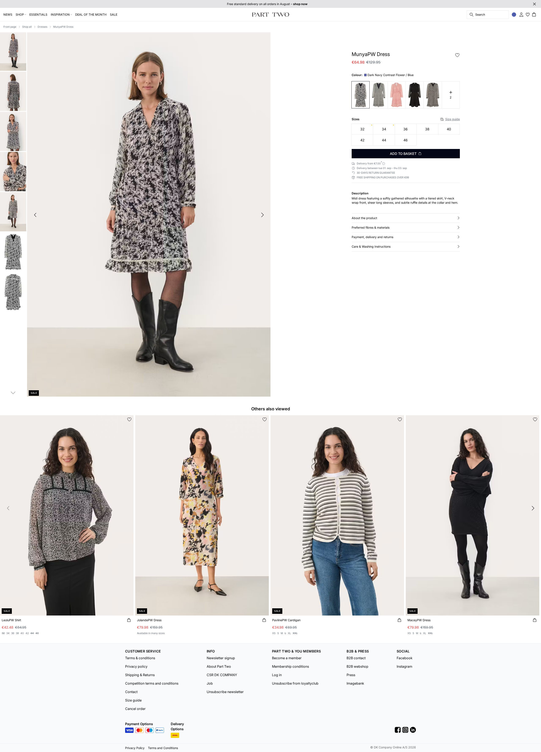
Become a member (287, 658)
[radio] (362, 129)
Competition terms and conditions (151, 683)
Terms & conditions (140, 658)
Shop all (27, 26)
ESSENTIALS (38, 14)
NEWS (7, 14)
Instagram (404, 666)
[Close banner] (534, 4)
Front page (9, 26)
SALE (113, 14)
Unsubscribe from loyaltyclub (295, 683)
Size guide (452, 119)
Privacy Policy (135, 748)
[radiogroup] (406, 135)
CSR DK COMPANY (222, 675)
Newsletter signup (221, 658)
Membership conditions (290, 666)
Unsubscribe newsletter (225, 692)
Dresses (42, 26)
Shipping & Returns (140, 675)
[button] (406, 218)
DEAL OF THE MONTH (91, 14)
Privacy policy (136, 666)
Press (351, 675)
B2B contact (356, 658)
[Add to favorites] (457, 55)
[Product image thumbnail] (13, 51)
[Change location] (514, 14)
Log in (277, 675)
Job (210, 683)
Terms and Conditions (163, 748)
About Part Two (219, 666)
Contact (131, 692)
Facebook (405, 658)
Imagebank (355, 683)
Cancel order (135, 709)
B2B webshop (357, 666)
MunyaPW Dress (63, 26)
